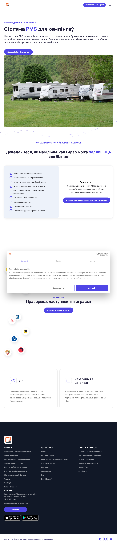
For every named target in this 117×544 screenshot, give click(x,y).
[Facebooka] (100, 539)
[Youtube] (111, 539)
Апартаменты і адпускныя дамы (54, 459)
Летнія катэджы (48, 463)
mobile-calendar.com (46, 539)
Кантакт (15, 509)
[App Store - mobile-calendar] (12, 518)
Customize (57, 288)
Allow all (91, 288)
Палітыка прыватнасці (88, 463)
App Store (82, 471)
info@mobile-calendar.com (17, 503)
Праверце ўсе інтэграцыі (58, 310)
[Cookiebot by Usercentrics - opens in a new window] (98, 254)
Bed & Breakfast (47, 479)
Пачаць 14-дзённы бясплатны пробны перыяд (86, 200)
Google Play (83, 467)
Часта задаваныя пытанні (89, 455)
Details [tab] (58, 261)
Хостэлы (45, 467)
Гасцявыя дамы (47, 455)
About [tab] (92, 261)
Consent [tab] (24, 261)
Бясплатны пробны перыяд (94, 5)
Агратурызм (46, 471)
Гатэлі (44, 451)
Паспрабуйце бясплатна (18, 52)
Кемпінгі (44, 475)
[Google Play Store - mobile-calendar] (30, 518)
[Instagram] (105, 539)
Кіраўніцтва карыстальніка (90, 451)
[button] (111, 5)
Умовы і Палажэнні (86, 459)
